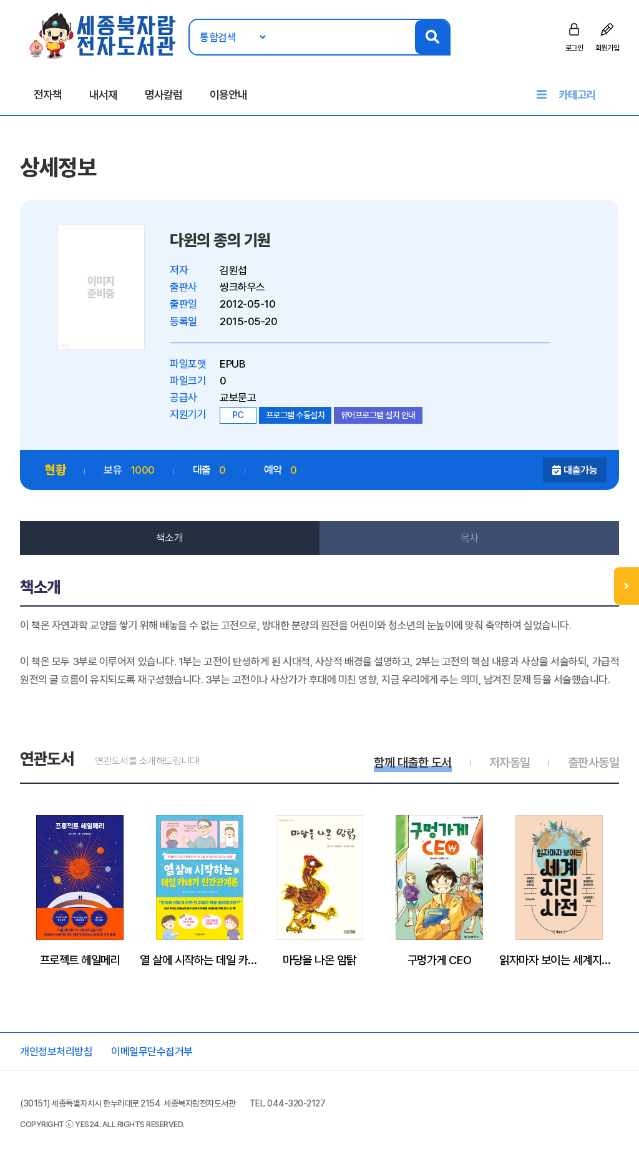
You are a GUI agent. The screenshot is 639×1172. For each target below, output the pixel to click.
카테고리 (577, 94)
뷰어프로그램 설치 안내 (378, 415)
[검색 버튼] (432, 37)
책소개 (169, 538)
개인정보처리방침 (56, 1051)
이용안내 (228, 94)
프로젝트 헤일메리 (80, 960)
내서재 (103, 94)
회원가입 (607, 48)
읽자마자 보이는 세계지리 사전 (559, 960)
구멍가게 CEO (439, 960)
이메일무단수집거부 (152, 1051)
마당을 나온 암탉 (319, 960)
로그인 (574, 48)
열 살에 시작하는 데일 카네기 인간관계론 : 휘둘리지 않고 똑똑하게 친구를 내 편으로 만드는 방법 (200, 960)
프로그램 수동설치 (295, 415)
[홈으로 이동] (103, 35)
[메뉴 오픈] (626, 586)
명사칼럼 (163, 94)
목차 (470, 538)
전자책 (48, 94)
